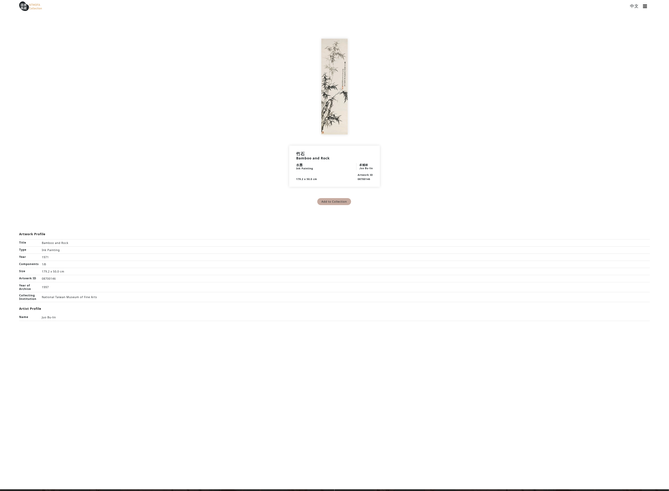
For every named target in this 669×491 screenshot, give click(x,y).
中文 (634, 6)
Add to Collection (334, 202)
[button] (645, 6)
